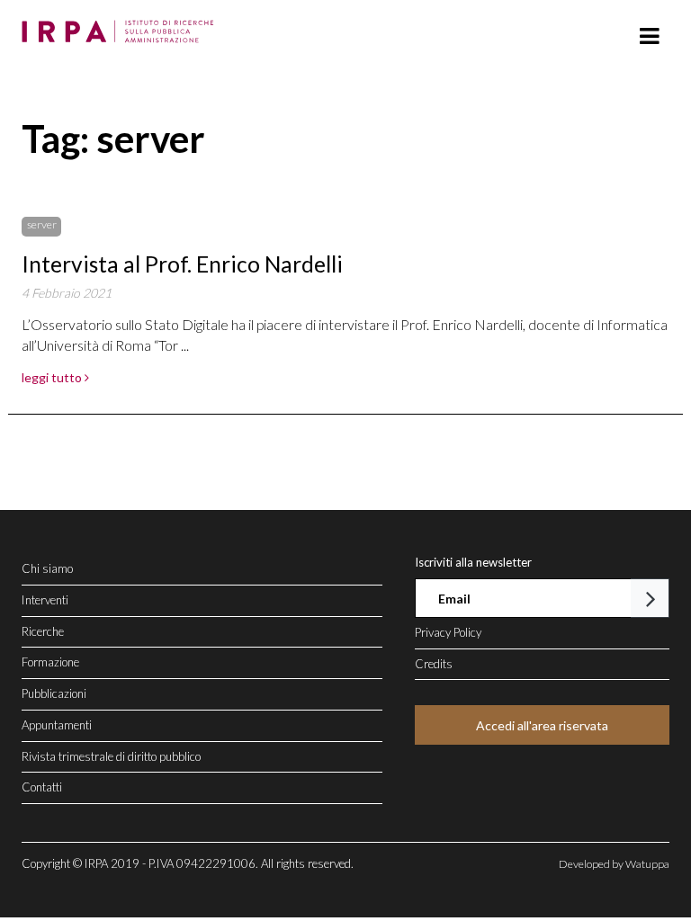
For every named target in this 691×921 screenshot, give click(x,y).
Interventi (45, 600)
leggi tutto (53, 377)
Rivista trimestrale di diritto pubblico (111, 756)
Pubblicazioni (54, 693)
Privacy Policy (448, 632)
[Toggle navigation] (649, 36)
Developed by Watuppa (614, 864)
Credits (434, 664)
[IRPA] (122, 26)
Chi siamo (47, 568)
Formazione (50, 662)
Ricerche (43, 631)
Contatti (42, 787)
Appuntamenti (57, 725)
